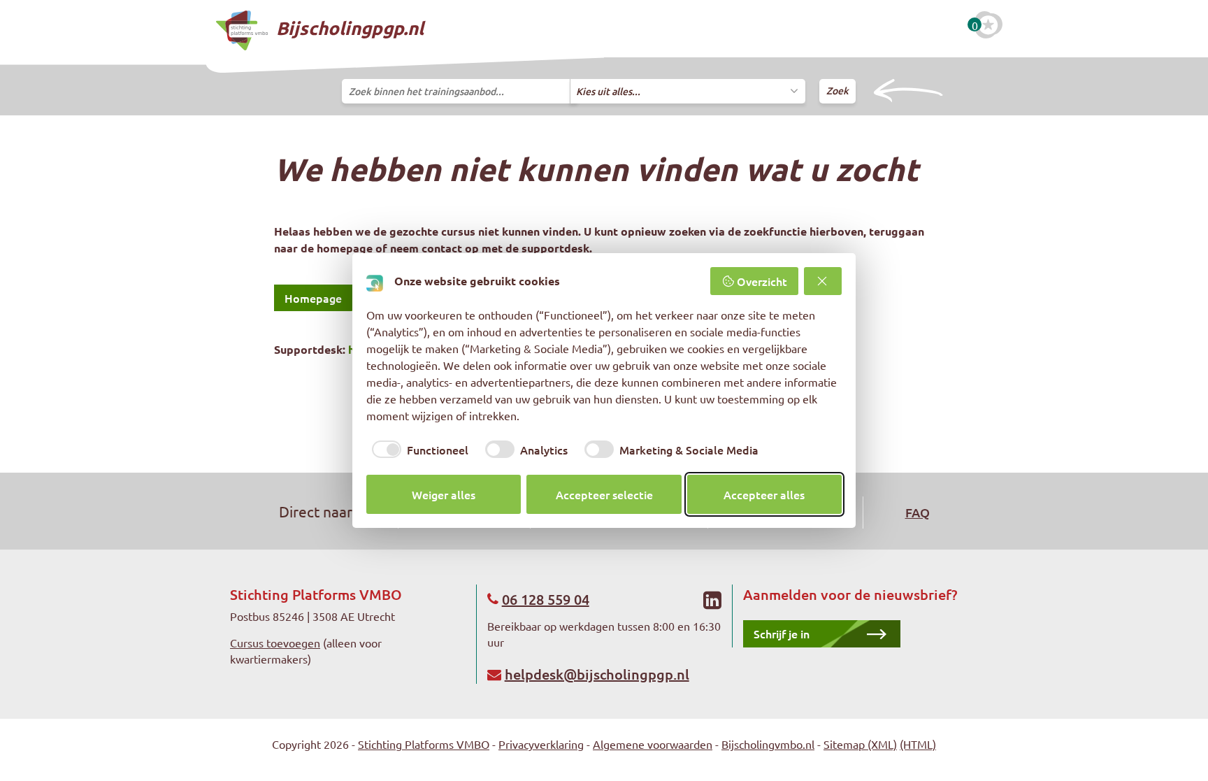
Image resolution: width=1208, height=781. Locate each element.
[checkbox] (417, 448)
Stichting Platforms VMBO (423, 744)
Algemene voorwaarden (652, 744)
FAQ (917, 512)
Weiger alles (443, 494)
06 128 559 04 (545, 599)
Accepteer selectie (604, 494)
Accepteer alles (764, 494)
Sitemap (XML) (860, 744)
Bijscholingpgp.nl (348, 27)
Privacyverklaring (541, 744)
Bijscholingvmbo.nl (767, 744)
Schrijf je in (782, 633)
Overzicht (762, 281)
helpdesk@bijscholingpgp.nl (597, 674)
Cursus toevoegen (275, 643)
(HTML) (918, 744)
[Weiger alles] (823, 281)
